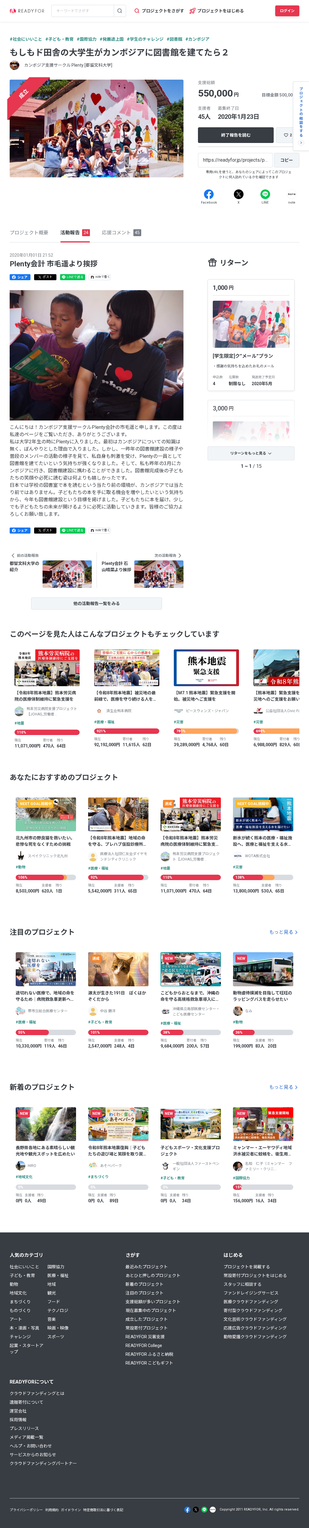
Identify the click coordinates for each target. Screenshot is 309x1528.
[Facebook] (209, 194)
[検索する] (120, 11)
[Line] (265, 194)
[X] (239, 194)
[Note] (292, 194)
